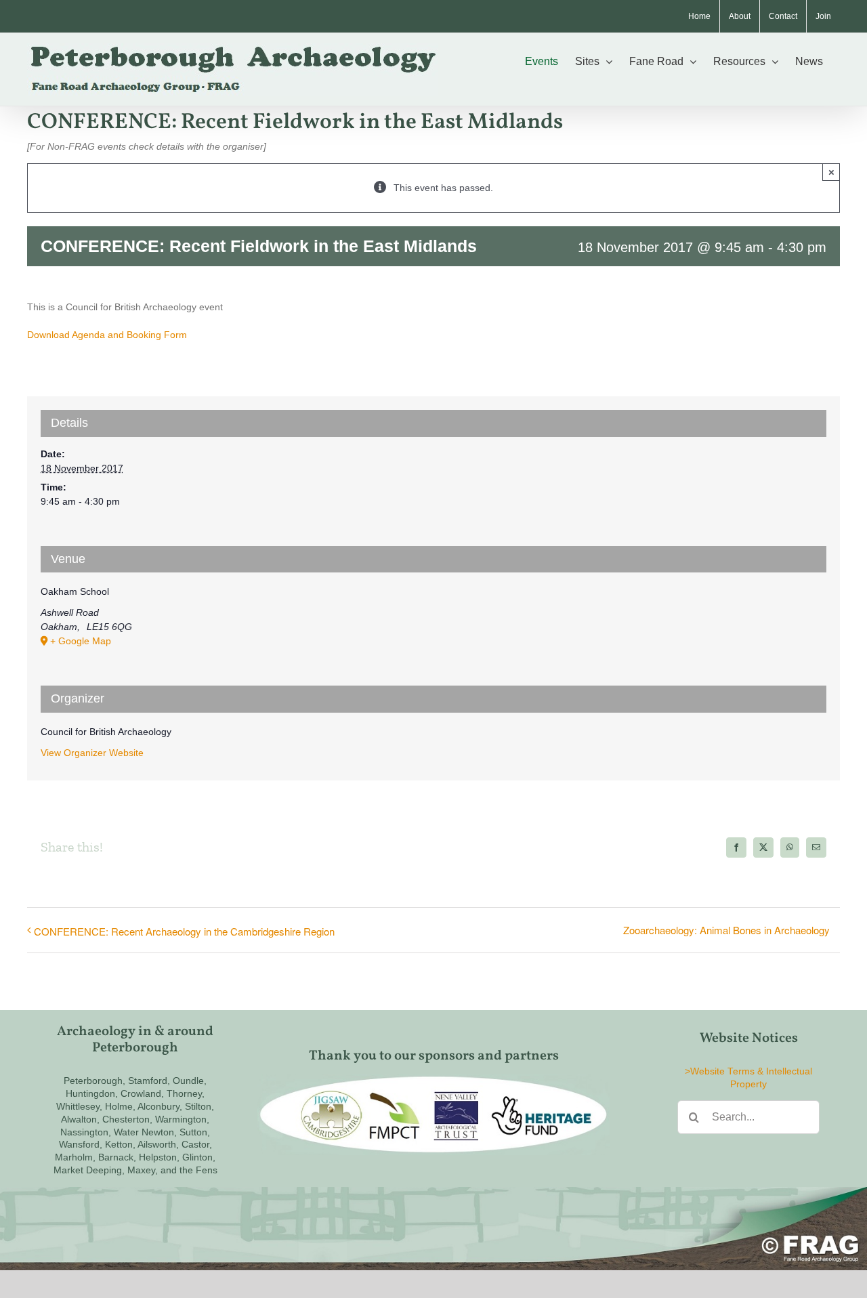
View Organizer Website (92, 752)
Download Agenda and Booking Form (107, 334)
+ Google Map (80, 640)
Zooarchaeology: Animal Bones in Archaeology (726, 930)
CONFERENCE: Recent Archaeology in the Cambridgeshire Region (184, 931)
